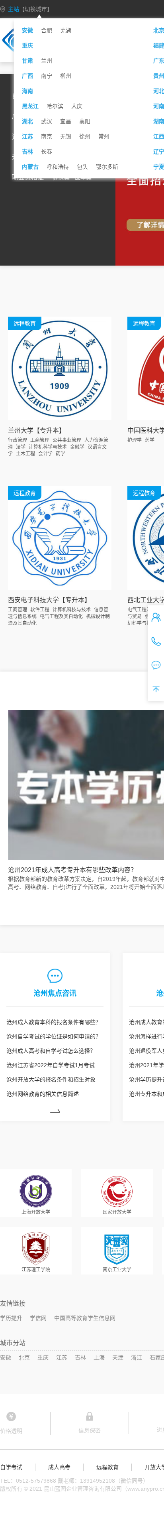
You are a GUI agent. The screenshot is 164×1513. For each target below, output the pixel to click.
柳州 (65, 76)
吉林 (27, 151)
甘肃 (27, 60)
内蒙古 (30, 167)
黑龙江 (30, 106)
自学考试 (11, 1467)
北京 (24, 1357)
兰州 (46, 60)
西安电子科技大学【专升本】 (49, 600)
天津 (117, 1357)
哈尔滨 (55, 106)
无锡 (65, 136)
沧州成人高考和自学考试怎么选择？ (51, 1051)
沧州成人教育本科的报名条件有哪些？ (53, 1022)
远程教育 (107, 1467)
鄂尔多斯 (107, 167)
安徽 (27, 30)
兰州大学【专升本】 (36, 430)
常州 (103, 136)
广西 (27, 76)
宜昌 (65, 121)
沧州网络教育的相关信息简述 (42, 1094)
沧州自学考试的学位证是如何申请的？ (53, 1036)
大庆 (76, 106)
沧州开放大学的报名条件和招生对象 (51, 1079)
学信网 (38, 1318)
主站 (30, 9)
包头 (82, 167)
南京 (46, 136)
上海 (99, 1357)
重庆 (27, 45)
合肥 (46, 30)
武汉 (46, 121)
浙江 (136, 1357)
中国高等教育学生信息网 (84, 1318)
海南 (27, 91)
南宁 (46, 76)
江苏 (27, 136)
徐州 (84, 136)
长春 (46, 151)
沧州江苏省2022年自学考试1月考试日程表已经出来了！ (54, 1065)
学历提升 (11, 1318)
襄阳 (84, 121)
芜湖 (65, 30)
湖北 (27, 121)
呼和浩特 (58, 167)
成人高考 (59, 1467)
